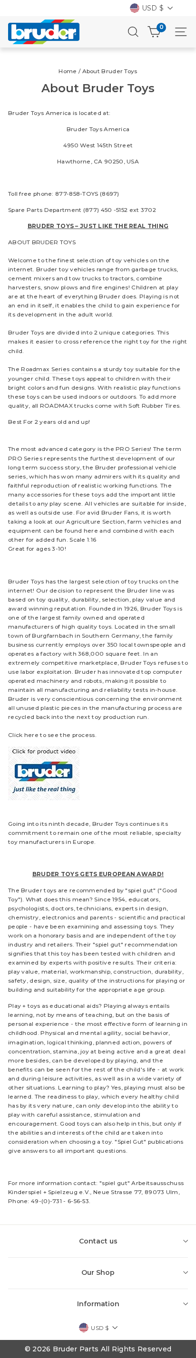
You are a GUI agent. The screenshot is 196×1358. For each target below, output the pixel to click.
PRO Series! (133, 448)
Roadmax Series (45, 369)
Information (98, 1304)
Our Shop (98, 1272)
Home (68, 71)
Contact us (98, 1241)
